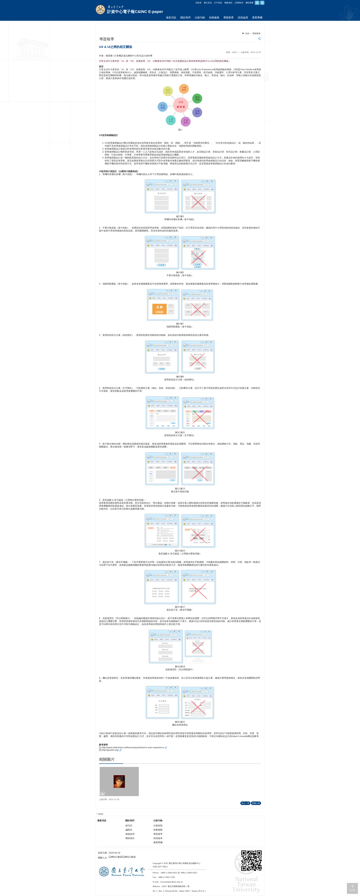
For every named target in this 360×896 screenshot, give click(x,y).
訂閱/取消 (239, 3)
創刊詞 (128, 825)
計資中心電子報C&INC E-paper (135, 11)
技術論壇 (243, 17)
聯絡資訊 (228, 3)
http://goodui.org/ (110, 750)
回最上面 (256, 803)
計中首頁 (218, 3)
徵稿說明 (129, 834)
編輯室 (128, 830)
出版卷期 (157, 825)
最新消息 (171, 17)
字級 (257, 3)
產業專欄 (257, 17)
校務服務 (214, 17)
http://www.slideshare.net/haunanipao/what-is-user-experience (133, 747)
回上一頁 (245, 803)
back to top (352, 888)
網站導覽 (249, 3)
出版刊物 (200, 17)
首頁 (247, 33)
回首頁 (199, 3)
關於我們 (185, 17)
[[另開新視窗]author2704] (119, 781)
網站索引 (262, 3)
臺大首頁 (208, 3)
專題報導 (228, 17)
